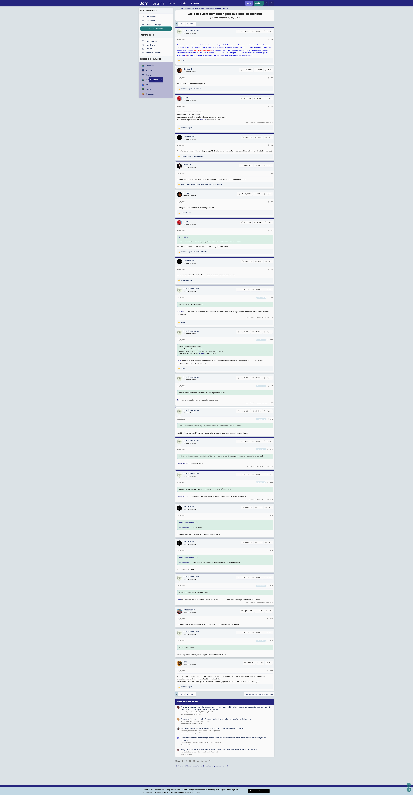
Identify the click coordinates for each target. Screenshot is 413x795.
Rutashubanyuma (219, 18)
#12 (271, 419)
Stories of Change (153, 24)
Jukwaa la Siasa (186, 745)
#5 (272, 174)
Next (191, 24)
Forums (172, 3)
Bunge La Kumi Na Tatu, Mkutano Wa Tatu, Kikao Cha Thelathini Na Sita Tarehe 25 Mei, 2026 (219, 749)
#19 (271, 641)
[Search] (271, 3)
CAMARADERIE (182, 463)
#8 (272, 269)
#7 (272, 230)
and (191, 89)
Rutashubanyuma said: (187, 522)
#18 (271, 619)
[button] (266, 3)
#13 (271, 449)
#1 (272, 39)
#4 (271, 145)
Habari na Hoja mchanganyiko (191, 724)
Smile (179, 360)
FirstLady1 (181, 311)
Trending (183, 3)
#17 (271, 586)
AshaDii (203, 119)
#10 (271, 340)
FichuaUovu (150, 20)
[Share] (268, 39)
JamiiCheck (151, 17)
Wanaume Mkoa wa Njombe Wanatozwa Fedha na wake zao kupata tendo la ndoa (216, 719)
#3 (272, 106)
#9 (272, 298)
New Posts (195, 3)
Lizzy (179, 600)
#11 (271, 386)
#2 (272, 78)
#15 (271, 516)
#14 (271, 482)
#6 (272, 202)
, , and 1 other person (201, 184)
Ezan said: (182, 237)
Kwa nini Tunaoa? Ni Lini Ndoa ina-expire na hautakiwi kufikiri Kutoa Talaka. (212, 728)
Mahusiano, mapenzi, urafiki (190, 714)
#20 (271, 671)
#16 (271, 551)
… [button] (184, 24)
